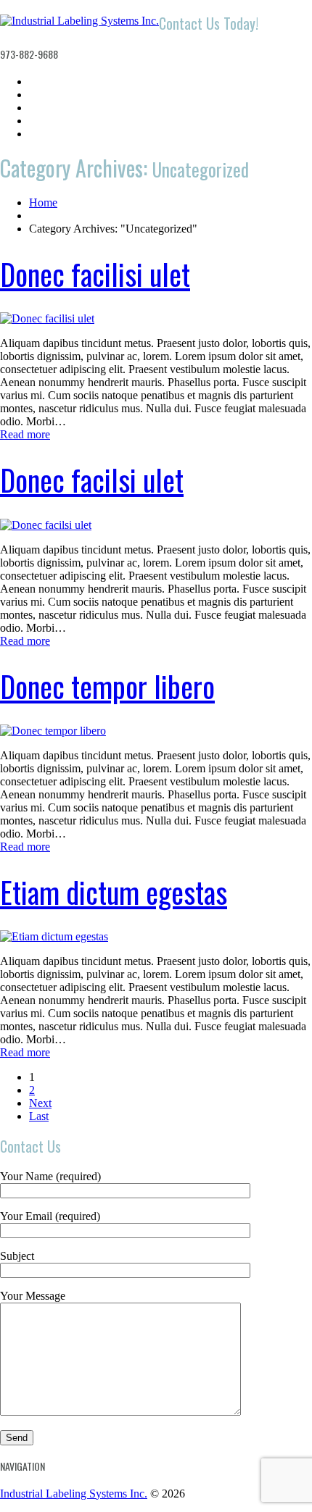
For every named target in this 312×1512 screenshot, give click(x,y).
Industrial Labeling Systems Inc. (73, 1493)
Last (39, 1116)
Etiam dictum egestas (113, 892)
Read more (25, 434)
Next (40, 1103)
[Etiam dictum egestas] (54, 936)
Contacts (50, 134)
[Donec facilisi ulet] (47, 318)
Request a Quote (69, 121)
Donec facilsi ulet (92, 479)
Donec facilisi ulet (95, 274)
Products (50, 107)
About (43, 94)
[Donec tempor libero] (53, 730)
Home (43, 81)
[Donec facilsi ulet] (45, 525)
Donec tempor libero (107, 686)
